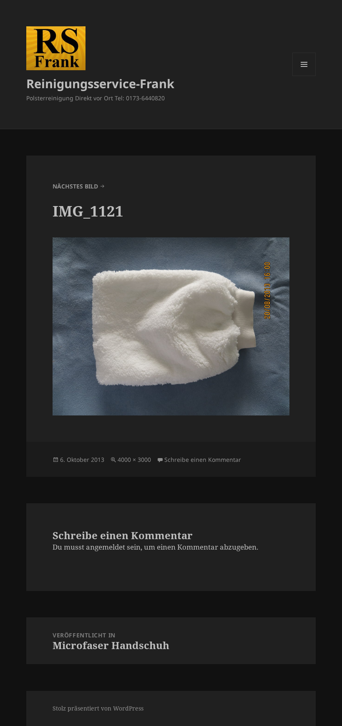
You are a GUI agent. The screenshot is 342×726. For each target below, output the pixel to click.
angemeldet (105, 547)
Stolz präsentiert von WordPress (98, 708)
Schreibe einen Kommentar (202, 460)
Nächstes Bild (75, 186)
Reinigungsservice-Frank (100, 83)
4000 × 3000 (134, 460)
